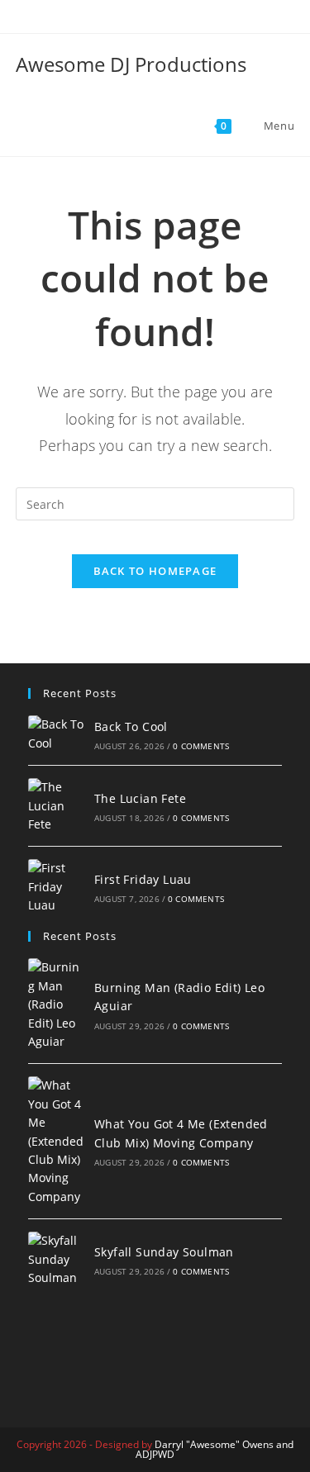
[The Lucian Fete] (56, 805)
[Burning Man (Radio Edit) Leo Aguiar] (56, 1004)
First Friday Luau (143, 879)
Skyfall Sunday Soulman (164, 1252)
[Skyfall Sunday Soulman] (56, 1259)
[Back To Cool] (56, 734)
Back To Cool (131, 726)
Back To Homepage (155, 570)
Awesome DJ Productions (131, 64)
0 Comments (201, 746)
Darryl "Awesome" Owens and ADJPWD (214, 1449)
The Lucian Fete (140, 798)
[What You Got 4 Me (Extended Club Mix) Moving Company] (56, 1141)
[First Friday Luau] (56, 886)
